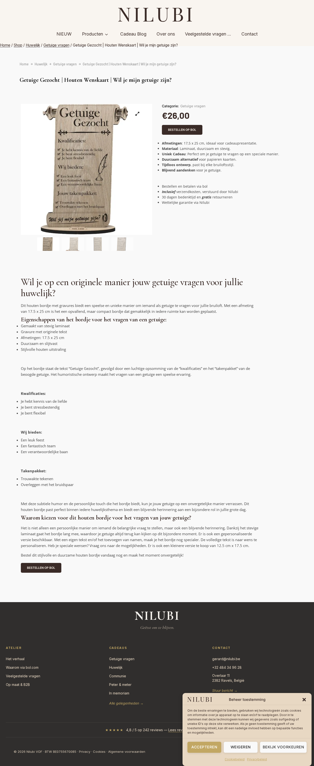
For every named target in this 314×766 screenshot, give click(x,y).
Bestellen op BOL (182, 130)
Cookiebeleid (235, 759)
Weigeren (241, 747)
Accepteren (204, 747)
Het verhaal (15, 659)
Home (24, 64)
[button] (304, 699)
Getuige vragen (65, 64)
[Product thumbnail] (137, 114)
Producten (92, 33)
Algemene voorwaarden (126, 752)
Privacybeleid (257, 759)
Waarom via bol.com (22, 667)
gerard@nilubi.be (226, 659)
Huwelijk (41, 64)
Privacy (84, 752)
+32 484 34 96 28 (227, 667)
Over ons (166, 33)
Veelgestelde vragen (23, 676)
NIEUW (64, 33)
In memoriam (119, 693)
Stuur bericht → (224, 690)
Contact (249, 33)
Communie (117, 676)
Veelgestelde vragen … (208, 33)
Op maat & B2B (18, 684)
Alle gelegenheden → (126, 703)
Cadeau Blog (133, 33)
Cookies (99, 752)
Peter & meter (120, 684)
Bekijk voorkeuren (283, 747)
